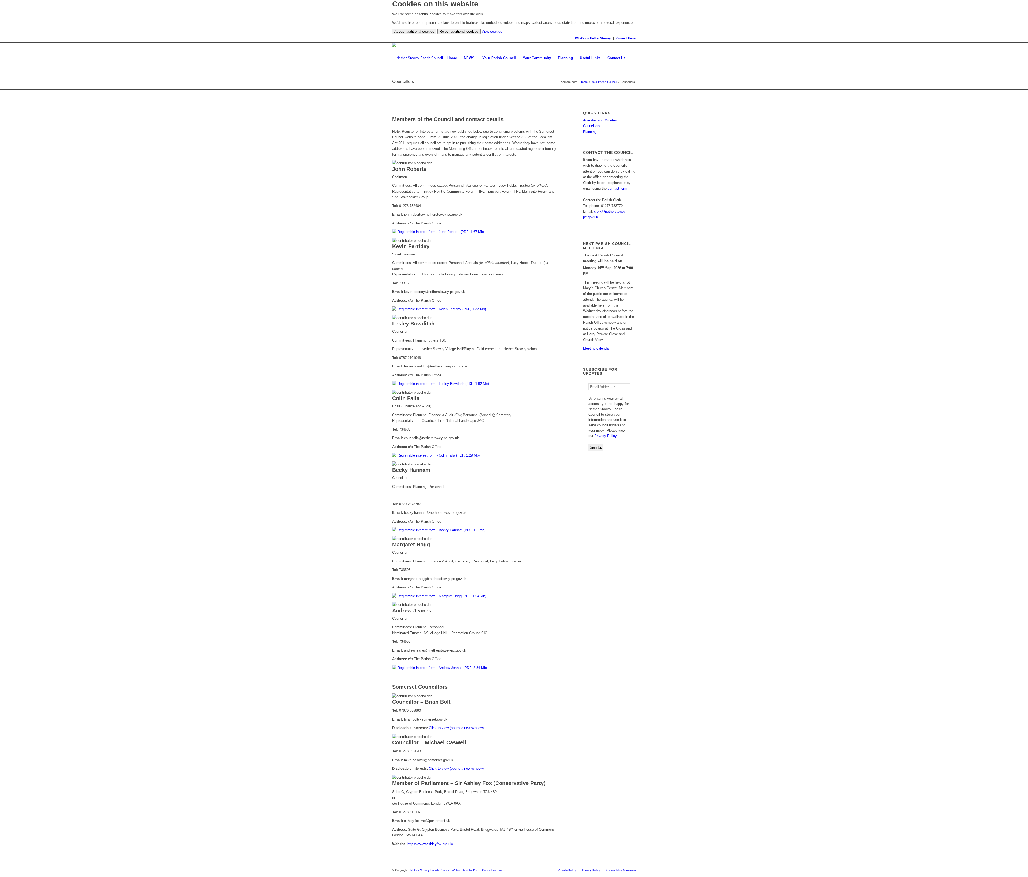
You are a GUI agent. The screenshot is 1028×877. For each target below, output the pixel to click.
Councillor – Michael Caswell (429, 742)
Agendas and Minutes (600, 120)
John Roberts (409, 169)
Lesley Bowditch (413, 324)
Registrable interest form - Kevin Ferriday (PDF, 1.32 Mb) (442, 309)
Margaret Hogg (411, 544)
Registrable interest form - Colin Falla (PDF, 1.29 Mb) (439, 455)
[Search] (632, 58)
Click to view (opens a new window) (456, 728)
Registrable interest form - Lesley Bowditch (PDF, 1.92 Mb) (443, 384)
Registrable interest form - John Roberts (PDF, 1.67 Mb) (441, 232)
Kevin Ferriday (410, 246)
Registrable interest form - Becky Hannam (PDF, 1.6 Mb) (441, 530)
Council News (626, 38)
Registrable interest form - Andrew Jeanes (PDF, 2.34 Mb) (442, 668)
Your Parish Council (604, 81)
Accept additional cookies (414, 31)
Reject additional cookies (459, 31)
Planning (589, 132)
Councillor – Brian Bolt (421, 702)
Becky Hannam (411, 470)
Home (584, 81)
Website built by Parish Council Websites (478, 870)
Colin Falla (405, 398)
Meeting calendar (596, 348)
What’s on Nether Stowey (593, 38)
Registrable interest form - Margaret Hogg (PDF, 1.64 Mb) (442, 596)
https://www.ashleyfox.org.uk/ (430, 844)
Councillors (591, 126)
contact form (617, 188)
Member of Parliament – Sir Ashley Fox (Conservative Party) (469, 783)
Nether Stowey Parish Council (429, 870)
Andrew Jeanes (411, 611)
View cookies (492, 31)
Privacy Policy (605, 436)
